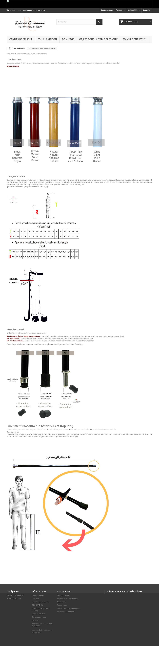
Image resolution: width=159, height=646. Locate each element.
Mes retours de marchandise (67, 599)
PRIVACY (35, 620)
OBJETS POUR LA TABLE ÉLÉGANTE (98, 39)
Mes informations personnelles (68, 608)
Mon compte (63, 591)
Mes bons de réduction (65, 611)
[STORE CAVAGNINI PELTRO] (30, 24)
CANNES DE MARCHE (20, 39)
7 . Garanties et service (40, 602)
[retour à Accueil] (9, 48)
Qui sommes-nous (39, 617)
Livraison (35, 599)
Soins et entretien (135, 39)
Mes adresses (62, 605)
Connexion (147, 10)
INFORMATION (37, 605)
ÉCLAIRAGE (68, 39)
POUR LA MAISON (47, 39)
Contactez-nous (107, 10)
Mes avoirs (61, 602)
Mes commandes (63, 595)
